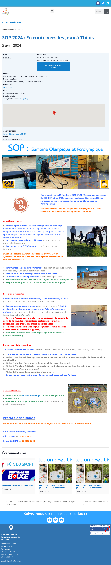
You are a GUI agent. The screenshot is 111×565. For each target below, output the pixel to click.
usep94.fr (23, 228)
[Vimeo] (108, 3)
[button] (52, 11)
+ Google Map (23, 99)
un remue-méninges (32, 395)
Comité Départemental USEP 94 (14, 134)
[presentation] (18, 470)
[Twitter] (103, 3)
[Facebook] (98, 3)
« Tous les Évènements (12, 22)
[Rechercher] (106, 11)
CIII (4, 87)
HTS (7, 87)
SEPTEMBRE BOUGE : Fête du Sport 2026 (17, 485)
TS (11, 87)
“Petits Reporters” (13, 335)
